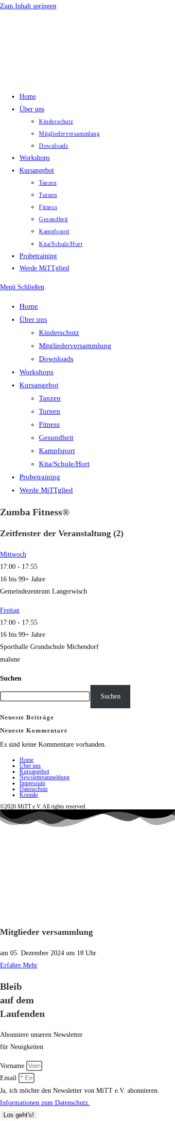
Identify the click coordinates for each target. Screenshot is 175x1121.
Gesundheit (56, 437)
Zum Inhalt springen (28, 6)
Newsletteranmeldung (44, 777)
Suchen (10, 678)
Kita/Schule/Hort (64, 464)
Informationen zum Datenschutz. (45, 1102)
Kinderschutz (59, 332)
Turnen (49, 411)
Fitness (49, 424)
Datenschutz (33, 789)
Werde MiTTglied (46, 490)
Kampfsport (57, 451)
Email (9, 1078)
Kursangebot (38, 385)
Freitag (9, 610)
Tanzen (50, 398)
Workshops (36, 372)
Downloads (56, 359)
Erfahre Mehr (18, 965)
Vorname (13, 1065)
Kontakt (28, 794)
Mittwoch (13, 554)
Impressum (32, 783)
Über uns (33, 319)
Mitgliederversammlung (75, 346)
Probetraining (39, 477)
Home (28, 306)
